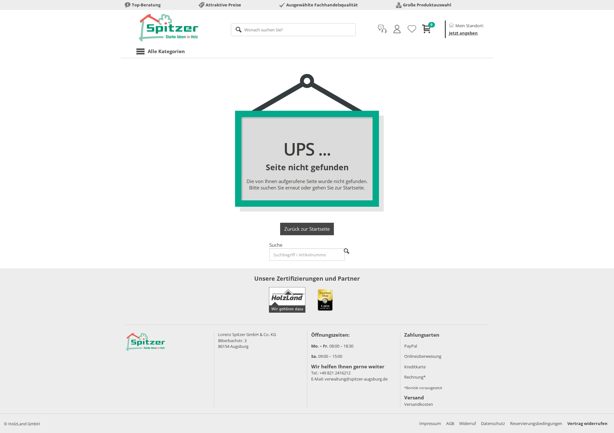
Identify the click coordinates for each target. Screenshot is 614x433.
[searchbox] (293, 30)
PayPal (410, 346)
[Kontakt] (382, 29)
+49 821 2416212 (334, 373)
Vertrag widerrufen (587, 423)
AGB (450, 423)
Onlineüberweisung (422, 356)
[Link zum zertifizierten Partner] (325, 300)
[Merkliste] (411, 29)
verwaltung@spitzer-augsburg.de (356, 379)
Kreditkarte (415, 367)
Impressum (430, 423)
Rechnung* (415, 377)
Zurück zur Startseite (307, 229)
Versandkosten (418, 404)
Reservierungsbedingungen (536, 423)
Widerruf (467, 423)
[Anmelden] (397, 29)
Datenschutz (493, 423)
